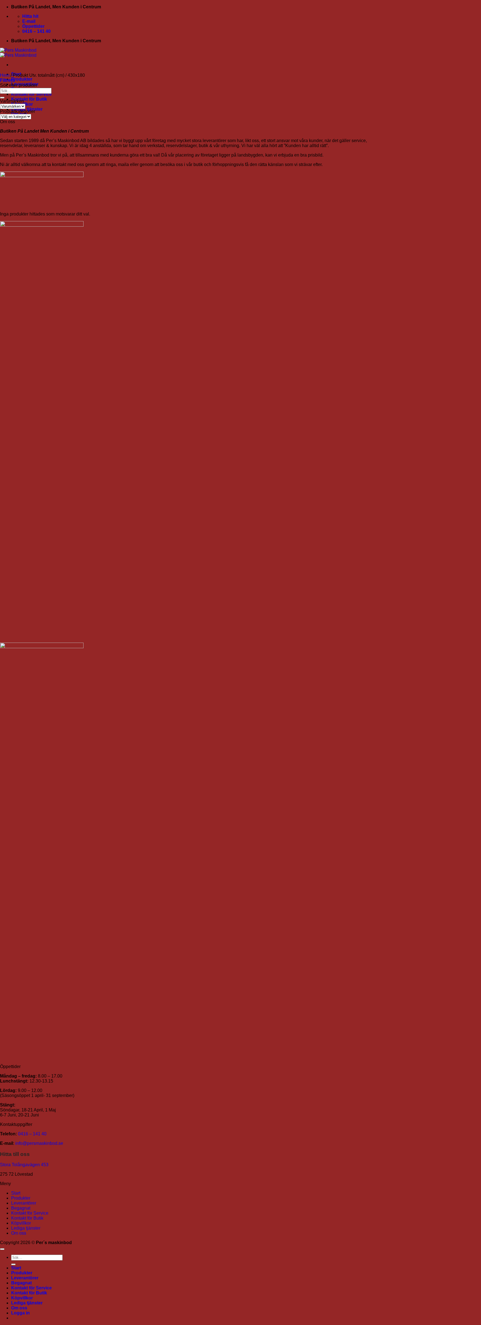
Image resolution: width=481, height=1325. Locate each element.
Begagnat (20, 1208)
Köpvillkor (21, 1223)
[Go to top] (2, 1249)
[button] (7, 80)
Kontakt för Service (31, 94)
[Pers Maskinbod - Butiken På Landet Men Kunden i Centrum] (18, 53)
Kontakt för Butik (29, 99)
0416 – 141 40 (32, 1133)
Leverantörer (23, 1203)
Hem (4, 75)
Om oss (18, 1233)
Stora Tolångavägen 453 (24, 1164)
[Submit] (2, 97)
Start (15, 1193)
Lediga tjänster (25, 1228)
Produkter (21, 79)
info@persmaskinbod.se (39, 1143)
